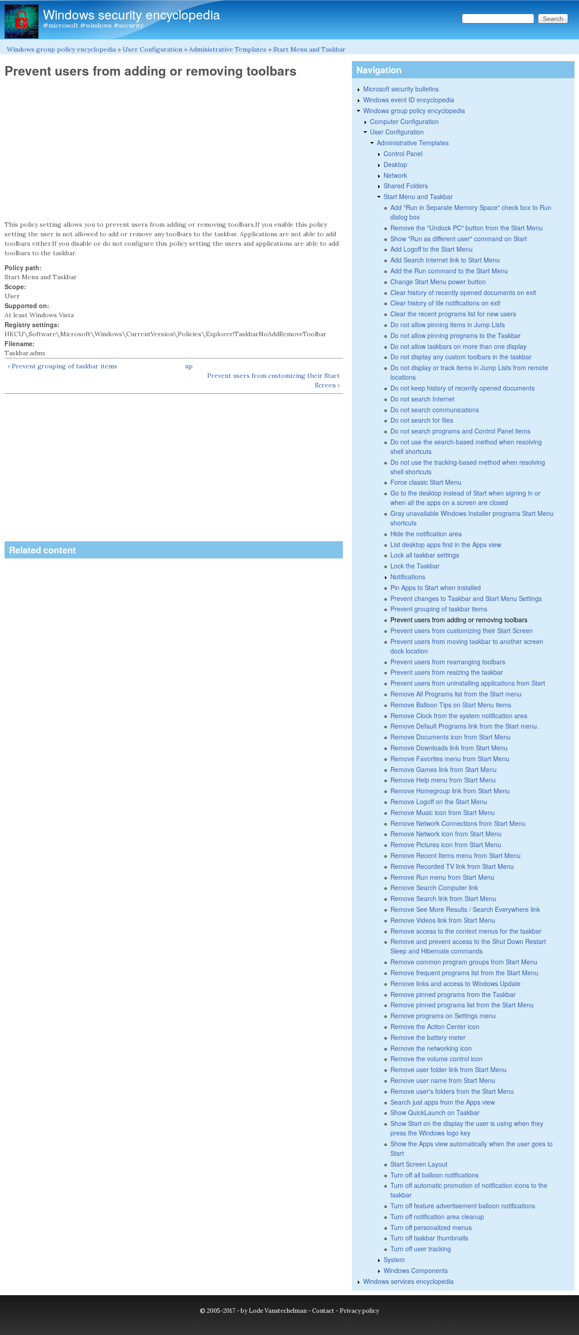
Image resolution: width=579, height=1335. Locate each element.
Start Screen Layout (418, 1163)
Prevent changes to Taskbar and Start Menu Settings (466, 598)
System (394, 1259)
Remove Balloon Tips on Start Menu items (450, 704)
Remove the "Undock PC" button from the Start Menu (466, 227)
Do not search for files (421, 419)
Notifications (407, 576)
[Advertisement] (174, 149)
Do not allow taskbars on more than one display (458, 346)
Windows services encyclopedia (408, 1281)
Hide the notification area (426, 533)
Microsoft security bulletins (401, 88)
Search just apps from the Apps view (442, 1101)
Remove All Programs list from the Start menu (456, 693)
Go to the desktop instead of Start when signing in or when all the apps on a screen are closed (465, 497)
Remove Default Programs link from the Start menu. (464, 725)
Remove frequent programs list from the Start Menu (464, 972)
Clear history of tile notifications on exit (445, 302)
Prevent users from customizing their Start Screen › (273, 380)
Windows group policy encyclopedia (61, 49)
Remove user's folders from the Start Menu (452, 1091)
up (189, 366)
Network (395, 175)
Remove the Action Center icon (434, 1026)
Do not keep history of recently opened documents (462, 387)
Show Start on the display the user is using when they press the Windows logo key (466, 1128)
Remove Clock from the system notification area (458, 715)
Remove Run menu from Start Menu (442, 877)
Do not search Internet (422, 398)
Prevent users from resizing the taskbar (446, 672)
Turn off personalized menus (431, 1227)
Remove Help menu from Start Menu (443, 779)
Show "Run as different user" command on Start (458, 238)
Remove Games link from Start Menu (443, 769)
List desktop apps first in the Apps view (445, 544)
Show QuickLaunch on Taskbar (434, 1112)
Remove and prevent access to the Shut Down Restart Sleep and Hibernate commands (468, 946)
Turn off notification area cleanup (437, 1216)
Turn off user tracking (420, 1248)
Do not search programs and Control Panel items (460, 430)
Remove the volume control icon (436, 1058)
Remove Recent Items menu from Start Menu (455, 855)
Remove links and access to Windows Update (455, 983)
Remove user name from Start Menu (442, 1080)
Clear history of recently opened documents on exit (463, 292)
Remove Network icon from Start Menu (446, 833)
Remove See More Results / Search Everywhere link (465, 909)
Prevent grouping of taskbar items (438, 608)
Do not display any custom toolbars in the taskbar (461, 356)
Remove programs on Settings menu (443, 1015)
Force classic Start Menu (425, 481)
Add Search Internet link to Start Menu (445, 259)
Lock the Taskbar (415, 565)
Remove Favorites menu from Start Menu (449, 758)
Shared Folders (406, 185)
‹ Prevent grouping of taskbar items (62, 366)
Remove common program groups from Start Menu (463, 961)
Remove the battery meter (427, 1037)
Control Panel (403, 153)
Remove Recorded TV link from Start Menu (452, 866)
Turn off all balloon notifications (434, 1174)
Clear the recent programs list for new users (453, 313)
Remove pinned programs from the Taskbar (453, 994)
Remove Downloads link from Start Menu (449, 747)
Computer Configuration (404, 121)
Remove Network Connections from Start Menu (458, 823)
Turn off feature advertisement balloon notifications (462, 1205)
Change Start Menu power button (438, 281)
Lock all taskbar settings (424, 554)
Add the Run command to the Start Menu (449, 270)
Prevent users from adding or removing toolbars (458, 619)
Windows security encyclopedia (131, 14)
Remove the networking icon (431, 1048)
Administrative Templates (227, 49)
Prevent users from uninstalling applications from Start (467, 682)
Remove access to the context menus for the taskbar (465, 930)
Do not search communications (434, 409)
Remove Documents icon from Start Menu (450, 736)
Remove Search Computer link (434, 887)
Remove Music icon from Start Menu (442, 812)
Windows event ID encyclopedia (408, 99)
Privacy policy (359, 1311)
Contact (323, 1311)
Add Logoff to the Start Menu (431, 248)
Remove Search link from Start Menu (443, 898)
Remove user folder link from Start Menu (448, 1069)
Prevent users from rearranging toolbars (447, 661)
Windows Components (416, 1270)
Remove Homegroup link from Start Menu (450, 790)
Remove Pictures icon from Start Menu (445, 844)
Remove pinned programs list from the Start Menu (462, 1004)
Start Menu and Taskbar (309, 49)
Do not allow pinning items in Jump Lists (447, 324)
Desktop (395, 164)
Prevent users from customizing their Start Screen (461, 630)
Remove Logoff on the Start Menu (438, 801)
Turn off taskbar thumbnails (429, 1237)
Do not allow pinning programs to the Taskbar (455, 335)
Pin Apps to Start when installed (435, 587)
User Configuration (152, 49)
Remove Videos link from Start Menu (442, 920)
